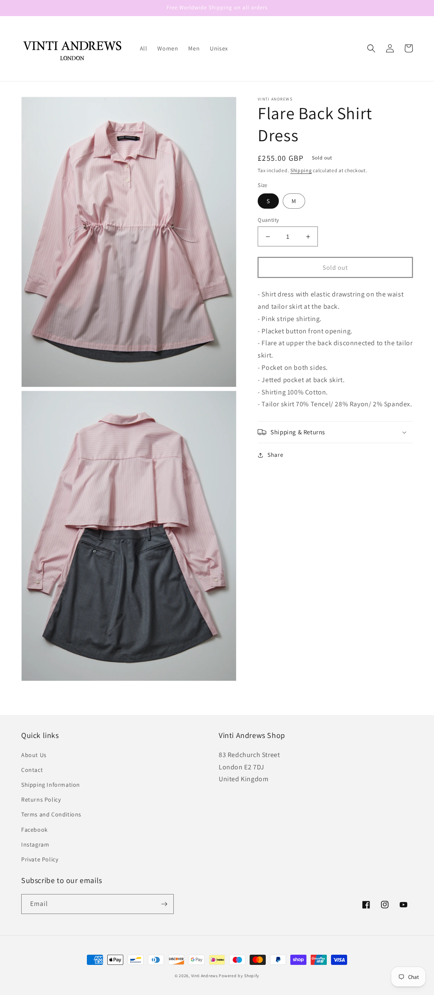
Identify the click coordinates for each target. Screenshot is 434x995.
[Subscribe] (164, 904)
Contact (32, 770)
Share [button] (275, 454)
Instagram (35, 844)
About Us (34, 755)
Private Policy (39, 859)
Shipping (301, 170)
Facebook (34, 829)
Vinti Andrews (204, 975)
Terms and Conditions (51, 814)
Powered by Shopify (239, 975)
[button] (371, 48)
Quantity (268, 220)
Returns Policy (41, 799)
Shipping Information (50, 784)
